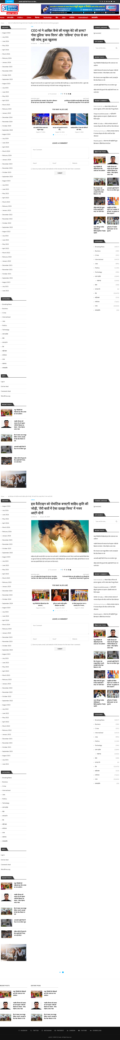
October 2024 (6, 126)
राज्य (107, 306)
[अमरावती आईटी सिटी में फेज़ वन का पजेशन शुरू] (113, 182)
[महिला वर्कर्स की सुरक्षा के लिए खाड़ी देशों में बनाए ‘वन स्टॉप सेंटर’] (100, 201)
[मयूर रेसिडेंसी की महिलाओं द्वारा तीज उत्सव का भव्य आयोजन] (100, 160)
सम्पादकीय (95, 17)
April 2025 (5, 100)
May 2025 (5, 96)
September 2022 (7, 227)
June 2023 (5, 189)
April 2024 (5, 147)
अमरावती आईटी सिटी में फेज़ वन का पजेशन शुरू (105, 85)
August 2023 (6, 181)
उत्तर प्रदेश (10, 17)
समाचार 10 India (98, 123)
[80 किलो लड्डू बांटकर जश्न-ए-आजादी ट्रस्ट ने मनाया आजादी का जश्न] (79, 595)
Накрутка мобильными (101, 114)
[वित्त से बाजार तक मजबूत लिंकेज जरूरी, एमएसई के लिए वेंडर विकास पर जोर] (100, 182)
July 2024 (5, 138)
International (83, 17)
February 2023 (7, 206)
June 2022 (5, 240)
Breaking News (107, 247)
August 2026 (6, 33)
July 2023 (5, 185)
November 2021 (7, 269)
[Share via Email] (70, 94)
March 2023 (6, 202)
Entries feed (4, 386)
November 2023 (7, 168)
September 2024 (7, 130)
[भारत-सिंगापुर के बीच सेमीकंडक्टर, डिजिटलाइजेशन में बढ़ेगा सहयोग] (100, 221)
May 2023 (5, 193)
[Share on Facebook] (64, 94)
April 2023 (5, 197)
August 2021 (6, 282)
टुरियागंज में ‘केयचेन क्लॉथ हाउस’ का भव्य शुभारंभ (112, 229)
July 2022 (5, 236)
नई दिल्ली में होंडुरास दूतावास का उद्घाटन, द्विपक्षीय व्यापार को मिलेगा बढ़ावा (105, 116)
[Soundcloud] (114, 1)
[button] (15, 1)
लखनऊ (108, 280)
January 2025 (6, 113)
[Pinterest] (106, 1)
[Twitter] (102, 1)
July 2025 (5, 88)
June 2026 (5, 41)
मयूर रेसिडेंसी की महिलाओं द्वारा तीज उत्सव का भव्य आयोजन (99, 168)
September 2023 (7, 176)
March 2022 (6, 252)
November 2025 (7, 71)
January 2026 (6, 62)
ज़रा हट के (107, 289)
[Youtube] (111, 1)
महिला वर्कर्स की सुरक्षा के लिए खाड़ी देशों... (27, 1)
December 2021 (7, 265)
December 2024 (7, 117)
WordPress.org (5, 396)
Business (107, 251)
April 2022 (5, 248)
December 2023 (7, 164)
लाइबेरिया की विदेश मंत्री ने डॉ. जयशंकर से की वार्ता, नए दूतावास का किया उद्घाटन (113, 210)
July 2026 (5, 37)
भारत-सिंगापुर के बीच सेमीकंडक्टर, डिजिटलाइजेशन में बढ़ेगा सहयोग (100, 230)
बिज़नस (37, 17)
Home (2, 17)
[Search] (119, 17)
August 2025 (6, 83)
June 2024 (5, 143)
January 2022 (6, 261)
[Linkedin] (109, 1)
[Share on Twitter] (66, 94)
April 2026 (5, 50)
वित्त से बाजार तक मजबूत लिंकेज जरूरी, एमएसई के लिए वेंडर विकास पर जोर (99, 191)
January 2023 (6, 210)
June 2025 (5, 92)
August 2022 (6, 231)
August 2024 (6, 134)
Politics (20, 17)
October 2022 (6, 223)
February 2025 (7, 109)
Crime (29, 17)
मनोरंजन (71, 17)
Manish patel (98, 141)
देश (107, 293)
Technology (47, 17)
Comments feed (6, 391)
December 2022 (7, 214)
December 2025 (7, 66)
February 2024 (7, 155)
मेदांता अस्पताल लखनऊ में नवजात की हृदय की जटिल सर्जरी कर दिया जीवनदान (106, 133)
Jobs (63, 17)
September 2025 (7, 79)
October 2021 (6, 274)
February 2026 (7, 58)
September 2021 (7, 278)
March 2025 (6, 104)
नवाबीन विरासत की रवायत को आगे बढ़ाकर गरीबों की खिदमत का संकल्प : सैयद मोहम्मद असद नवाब (112, 170)
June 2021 (5, 290)
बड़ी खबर (107, 297)
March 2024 (6, 151)
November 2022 (7, 219)
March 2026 (6, 54)
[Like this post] (62, 94)
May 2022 (5, 244)
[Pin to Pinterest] (68, 94)
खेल (57, 17)
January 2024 (6, 159)
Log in (3, 381)
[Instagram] (104, 1)
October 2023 (6, 172)
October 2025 (6, 75)
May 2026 (5, 45)
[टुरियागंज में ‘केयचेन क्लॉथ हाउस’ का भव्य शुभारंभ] (113, 221)
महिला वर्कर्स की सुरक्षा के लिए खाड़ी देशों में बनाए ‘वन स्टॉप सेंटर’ (99, 209)
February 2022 (7, 257)
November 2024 (7, 121)
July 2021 (5, 286)
